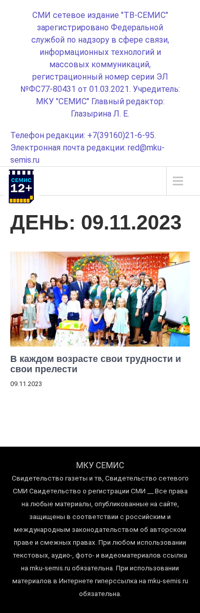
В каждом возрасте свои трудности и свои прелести (95, 364)
